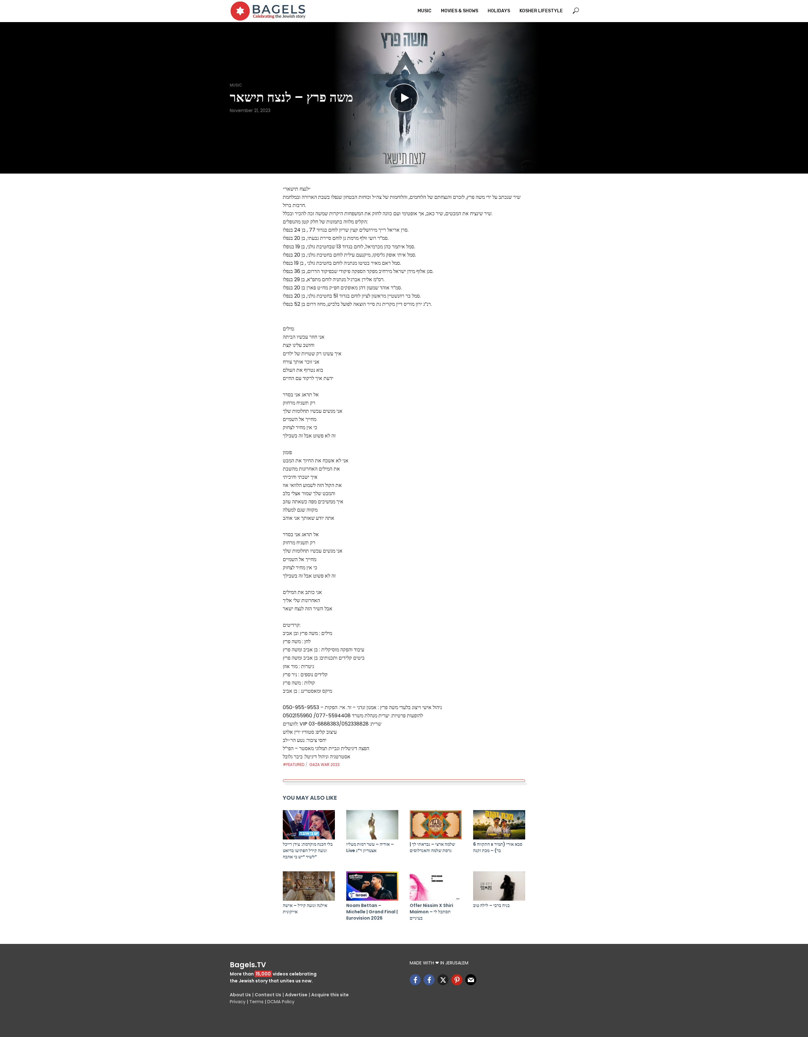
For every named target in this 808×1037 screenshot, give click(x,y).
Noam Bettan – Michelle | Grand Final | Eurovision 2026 (372, 911)
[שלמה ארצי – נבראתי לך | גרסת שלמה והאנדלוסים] (436, 824)
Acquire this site (330, 995)
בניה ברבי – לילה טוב (491, 905)
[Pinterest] (456, 979)
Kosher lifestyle (541, 11)
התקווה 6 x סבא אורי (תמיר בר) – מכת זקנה (497, 847)
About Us (240, 995)
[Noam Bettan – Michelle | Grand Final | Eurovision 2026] (372, 886)
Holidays (499, 11)
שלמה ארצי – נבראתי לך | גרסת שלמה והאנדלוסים (432, 847)
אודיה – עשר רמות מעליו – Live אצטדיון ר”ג (370, 847)
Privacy (238, 1001)
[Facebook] (415, 979)
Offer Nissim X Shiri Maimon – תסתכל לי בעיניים (431, 911)
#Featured (293, 764)
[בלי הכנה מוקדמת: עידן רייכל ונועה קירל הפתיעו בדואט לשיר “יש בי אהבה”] (309, 824)
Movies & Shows (459, 11)
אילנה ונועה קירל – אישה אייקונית (305, 908)
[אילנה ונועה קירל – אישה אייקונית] (309, 886)
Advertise (296, 995)
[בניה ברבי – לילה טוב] (499, 886)
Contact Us (268, 995)
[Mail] (470, 979)
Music (424, 11)
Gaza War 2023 (324, 764)
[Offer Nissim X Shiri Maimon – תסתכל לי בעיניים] (436, 886)
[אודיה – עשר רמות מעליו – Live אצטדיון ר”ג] (372, 824)
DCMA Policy (280, 1001)
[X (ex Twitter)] (443, 979)
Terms (256, 1001)
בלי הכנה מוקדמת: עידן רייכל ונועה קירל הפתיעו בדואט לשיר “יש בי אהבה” (308, 850)
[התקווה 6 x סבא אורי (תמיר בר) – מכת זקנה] (499, 824)
